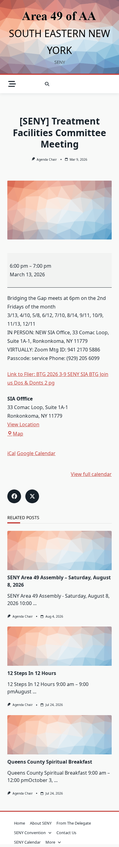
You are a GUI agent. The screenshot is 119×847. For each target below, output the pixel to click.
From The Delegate (73, 823)
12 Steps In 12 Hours (31, 673)
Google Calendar (36, 453)
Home (19, 823)
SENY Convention (30, 832)
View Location (23, 424)
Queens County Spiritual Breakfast (49, 761)
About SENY (41, 823)
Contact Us (66, 832)
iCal (11, 453)
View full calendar (91, 474)
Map (18, 433)
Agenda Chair (47, 159)
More (50, 842)
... (35, 603)
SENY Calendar (27, 842)
